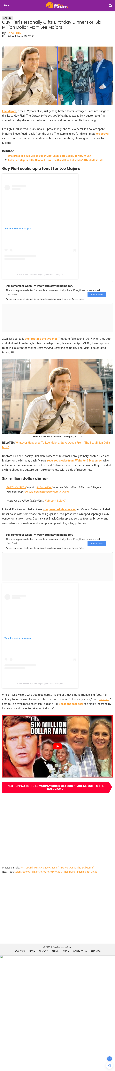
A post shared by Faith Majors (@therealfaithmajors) (40, 274)
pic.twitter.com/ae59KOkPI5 (51, 491)
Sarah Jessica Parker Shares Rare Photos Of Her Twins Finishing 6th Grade (55, 871)
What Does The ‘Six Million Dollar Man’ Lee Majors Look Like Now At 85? (49, 155)
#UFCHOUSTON (16, 487)
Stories (7, 18)
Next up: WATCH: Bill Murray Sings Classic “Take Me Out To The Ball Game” (56, 787)
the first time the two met (41, 338)
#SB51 (29, 491)
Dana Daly (13, 33)
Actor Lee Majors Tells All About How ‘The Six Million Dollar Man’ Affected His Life (55, 160)
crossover (103, 133)
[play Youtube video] (57, 746)
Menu (7, 5)
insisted (104, 699)
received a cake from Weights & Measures (74, 460)
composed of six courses (59, 509)
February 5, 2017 (55, 500)
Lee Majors (9, 111)
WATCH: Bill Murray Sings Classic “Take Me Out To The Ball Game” (57, 867)
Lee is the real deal (71, 704)
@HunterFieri (44, 487)
